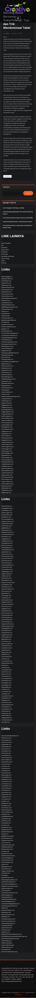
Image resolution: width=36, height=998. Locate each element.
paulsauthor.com (6, 381)
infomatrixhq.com (7, 563)
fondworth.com (6, 300)
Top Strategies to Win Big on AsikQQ (13, 208)
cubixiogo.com (6, 694)
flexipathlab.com (6, 687)
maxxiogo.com (6, 667)
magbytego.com (6, 539)
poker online (5, 250)
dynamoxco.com (6, 674)
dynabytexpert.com (7, 663)
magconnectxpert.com (8, 582)
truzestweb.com (6, 707)
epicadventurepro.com (8, 845)
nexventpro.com (6, 792)
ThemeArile (18, 994)
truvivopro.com (6, 764)
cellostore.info (6, 316)
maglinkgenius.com (7, 571)
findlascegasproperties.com (9, 880)
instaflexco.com (6, 805)
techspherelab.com (7, 615)
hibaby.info (5, 908)
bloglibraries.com (6, 350)
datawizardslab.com (7, 832)
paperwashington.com (8, 910)
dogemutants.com (7, 370)
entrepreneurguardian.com (9, 906)
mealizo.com (5, 311)
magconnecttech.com (8, 871)
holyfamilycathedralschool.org (10, 938)
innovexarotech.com (7, 477)
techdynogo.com (6, 401)
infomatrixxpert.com (7, 556)
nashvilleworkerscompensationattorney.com (14, 936)
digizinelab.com (6, 593)
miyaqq (14, 979)
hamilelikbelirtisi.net (7, 816)
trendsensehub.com (7, 860)
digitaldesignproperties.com (9, 307)
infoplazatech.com (7, 530)
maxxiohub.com (6, 773)
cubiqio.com (5, 834)
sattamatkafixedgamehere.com (10, 904)
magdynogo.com (6, 492)
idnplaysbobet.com (7, 897)
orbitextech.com (6, 869)
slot (9, 970)
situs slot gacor (28, 970)
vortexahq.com (6, 768)
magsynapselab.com (7, 414)
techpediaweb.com (7, 425)
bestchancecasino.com (8, 914)
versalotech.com (6, 818)
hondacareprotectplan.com (9, 335)
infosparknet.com (7, 646)
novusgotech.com (7, 670)
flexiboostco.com (6, 738)
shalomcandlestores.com (9, 327)
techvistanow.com (7, 560)
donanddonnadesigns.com (9, 884)
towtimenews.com (7, 340)
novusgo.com (5, 851)
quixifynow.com (6, 650)
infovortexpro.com (7, 479)
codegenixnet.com (7, 466)
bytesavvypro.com (7, 451)
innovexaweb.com (7, 678)
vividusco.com (6, 766)
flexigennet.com (6, 385)
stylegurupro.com (7, 829)
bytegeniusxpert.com (8, 532)
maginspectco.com (7, 490)
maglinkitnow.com (7, 407)
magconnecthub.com (8, 624)
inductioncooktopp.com (8, 921)
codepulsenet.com (7, 632)
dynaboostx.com (6, 803)
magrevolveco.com (7, 475)
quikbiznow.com (6, 713)
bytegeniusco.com (7, 440)
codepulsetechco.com (8, 550)
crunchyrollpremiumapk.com (10, 333)
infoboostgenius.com (8, 446)
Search (6, 187)
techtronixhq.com (7, 506)
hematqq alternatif (18, 972)
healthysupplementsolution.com (11, 396)
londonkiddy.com (7, 941)
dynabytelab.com (7, 746)
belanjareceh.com (7, 292)
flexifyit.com (5, 665)
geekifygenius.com (7, 866)
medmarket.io (6, 390)
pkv (3, 245)
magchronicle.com (7, 403)
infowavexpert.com (7, 438)
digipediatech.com (7, 405)
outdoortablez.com (7, 392)
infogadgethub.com (7, 508)
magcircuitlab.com (7, 574)
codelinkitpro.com (7, 510)
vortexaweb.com (6, 777)
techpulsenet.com (7, 587)
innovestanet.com (7, 661)
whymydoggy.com (7, 276)
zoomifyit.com (6, 722)
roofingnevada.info (7, 925)
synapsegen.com (6, 685)
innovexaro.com (6, 641)
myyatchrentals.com (7, 324)
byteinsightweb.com (7, 409)
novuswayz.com (6, 799)
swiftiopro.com (6, 814)
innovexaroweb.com (7, 604)
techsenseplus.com (7, 444)
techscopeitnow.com (7, 484)
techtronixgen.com (7, 416)
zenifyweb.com (6, 873)
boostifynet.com (6, 790)
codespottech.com (7, 399)
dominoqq (5, 254)
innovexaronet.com (7, 558)
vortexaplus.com (6, 691)
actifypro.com (5, 801)
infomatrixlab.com (7, 617)
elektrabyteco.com (7, 580)
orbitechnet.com (6, 698)
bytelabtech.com (6, 517)
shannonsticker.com (7, 294)
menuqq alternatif (6, 968)
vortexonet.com (6, 753)
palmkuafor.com (6, 283)
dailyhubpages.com (7, 895)
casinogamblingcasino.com (9, 337)
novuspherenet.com (7, 696)
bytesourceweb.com (7, 468)
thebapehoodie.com (7, 355)
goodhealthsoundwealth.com (10, 361)
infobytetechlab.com (7, 462)
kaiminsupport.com (7, 289)
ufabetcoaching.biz (7, 943)
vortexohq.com (6, 842)
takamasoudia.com (7, 374)
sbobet (17, 970)
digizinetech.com (6, 455)
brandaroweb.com (7, 720)
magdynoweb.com (7, 602)
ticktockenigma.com (7, 862)
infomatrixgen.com (7, 457)
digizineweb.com (6, 552)
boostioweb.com (6, 740)
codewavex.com (6, 576)
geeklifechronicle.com (8, 836)
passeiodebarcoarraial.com (9, 298)
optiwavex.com (6, 700)
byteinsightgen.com (7, 453)
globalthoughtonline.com (9, 320)
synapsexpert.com (7, 709)
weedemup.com (6, 912)
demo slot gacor (6, 243)
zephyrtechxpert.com (8, 589)
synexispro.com (6, 930)
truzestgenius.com (7, 584)
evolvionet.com (6, 749)
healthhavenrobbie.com (8, 882)
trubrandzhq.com (7, 788)
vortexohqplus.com (7, 812)
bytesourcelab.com (7, 643)
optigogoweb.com (7, 718)
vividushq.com (6, 689)
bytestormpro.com (7, 853)
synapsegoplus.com (7, 628)
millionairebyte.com (7, 947)
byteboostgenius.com (8, 626)
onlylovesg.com (6, 890)
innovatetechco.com (7, 429)
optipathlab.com (6, 744)
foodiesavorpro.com (7, 840)
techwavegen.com (7, 449)
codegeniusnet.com (7, 541)
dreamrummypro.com (8, 287)
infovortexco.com (7, 591)
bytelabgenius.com (7, 427)
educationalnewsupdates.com (10, 736)
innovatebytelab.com (8, 534)
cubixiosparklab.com (7, 565)
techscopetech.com (7, 600)
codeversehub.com (7, 619)
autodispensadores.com (8, 919)
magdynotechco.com (8, 521)
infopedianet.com (7, 630)
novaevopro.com (6, 784)
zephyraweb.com (6, 775)
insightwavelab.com (7, 847)
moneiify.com (5, 322)
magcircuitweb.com (7, 420)
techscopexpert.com (7, 422)
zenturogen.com (6, 676)
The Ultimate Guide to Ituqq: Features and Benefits (18, 218)
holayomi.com (6, 932)
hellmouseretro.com (7, 366)
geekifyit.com (5, 329)
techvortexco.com (7, 526)
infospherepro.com (7, 838)
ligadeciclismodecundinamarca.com (12, 934)
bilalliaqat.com (6, 917)
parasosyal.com (6, 357)
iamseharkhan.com (7, 303)
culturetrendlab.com (7, 858)
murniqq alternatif (6, 972)
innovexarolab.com (7, 460)
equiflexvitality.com (7, 888)
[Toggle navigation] (18, 18)
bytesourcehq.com (7, 545)
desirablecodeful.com (8, 383)
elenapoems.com (6, 364)
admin (6, 33)
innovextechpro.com (7, 418)
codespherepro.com (7, 464)
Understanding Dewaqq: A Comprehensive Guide (17, 221)
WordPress (21, 992)
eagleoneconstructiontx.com (10, 886)
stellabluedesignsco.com (8, 379)
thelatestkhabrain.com (8, 305)
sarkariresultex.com (7, 309)
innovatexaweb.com (7, 519)
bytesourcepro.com (7, 613)
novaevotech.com (7, 567)
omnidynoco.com (7, 702)
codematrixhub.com (7, 442)
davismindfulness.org (8, 945)
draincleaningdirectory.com (9, 342)
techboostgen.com (7, 513)
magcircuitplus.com (7, 481)
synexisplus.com (6, 751)
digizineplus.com (6, 639)
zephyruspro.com (7, 652)
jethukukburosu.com (8, 346)
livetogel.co (5, 875)
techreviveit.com (6, 436)
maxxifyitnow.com (7, 648)
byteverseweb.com (7, 622)
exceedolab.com (6, 823)
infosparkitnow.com (7, 523)
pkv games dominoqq (8, 256)
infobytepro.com (6, 536)
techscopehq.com (7, 637)
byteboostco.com (7, 578)
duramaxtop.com (7, 372)
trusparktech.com (7, 786)
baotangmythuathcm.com (9, 344)
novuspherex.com (7, 781)
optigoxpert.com (6, 797)
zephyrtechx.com (6, 794)
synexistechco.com (7, 762)
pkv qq (15, 968)
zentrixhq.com (6, 659)
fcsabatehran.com (7, 368)
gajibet (19, 979)
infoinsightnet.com (7, 543)
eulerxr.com (5, 864)
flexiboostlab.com (7, 810)
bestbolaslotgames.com (8, 901)
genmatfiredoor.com (7, 877)
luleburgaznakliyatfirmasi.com (10, 353)
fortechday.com (6, 949)
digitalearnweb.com (7, 278)
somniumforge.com (7, 348)
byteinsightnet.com (7, 547)
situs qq (4, 263)
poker (3, 260)
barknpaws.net (6, 313)
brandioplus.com (6, 680)
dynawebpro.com (7, 683)
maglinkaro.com (6, 609)
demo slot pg (5, 258)
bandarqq (4, 247)
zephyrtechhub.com (7, 704)
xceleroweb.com (6, 715)
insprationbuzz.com (7, 296)
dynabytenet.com (7, 611)
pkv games (7, 176)
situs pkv (26, 968)
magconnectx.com (7, 927)
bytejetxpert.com (6, 488)
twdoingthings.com (7, 377)
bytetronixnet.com (7, 486)
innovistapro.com (7, 808)
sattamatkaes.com (7, 331)
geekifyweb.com (6, 528)
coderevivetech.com (7, 473)
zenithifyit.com (6, 770)
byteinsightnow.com (7, 470)
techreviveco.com (7, 606)
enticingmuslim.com (7, 359)
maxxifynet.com (6, 755)
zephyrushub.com (7, 742)
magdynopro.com (7, 431)
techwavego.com (6, 595)
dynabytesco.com (7, 827)
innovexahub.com (7, 757)
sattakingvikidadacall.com (9, 899)
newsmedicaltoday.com (8, 923)
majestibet (7, 979)
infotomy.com (6, 394)
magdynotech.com (7, 635)
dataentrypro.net (6, 285)
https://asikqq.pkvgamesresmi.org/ (11, 981)
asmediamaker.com (7, 318)
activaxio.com (5, 825)
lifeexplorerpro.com (7, 849)
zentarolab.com (6, 711)
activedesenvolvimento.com (10, 893)
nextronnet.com (6, 672)
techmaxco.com (6, 821)
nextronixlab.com (7, 656)
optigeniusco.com (7, 779)
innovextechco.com (7, 569)
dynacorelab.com (6, 760)
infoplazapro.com (7, 433)
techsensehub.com (7, 515)
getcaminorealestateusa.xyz (9, 951)
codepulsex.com (6, 598)
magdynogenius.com (8, 412)
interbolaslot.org (6, 281)
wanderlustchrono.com (8, 855)
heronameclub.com (7, 388)
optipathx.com (6, 654)
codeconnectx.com (7, 554)
